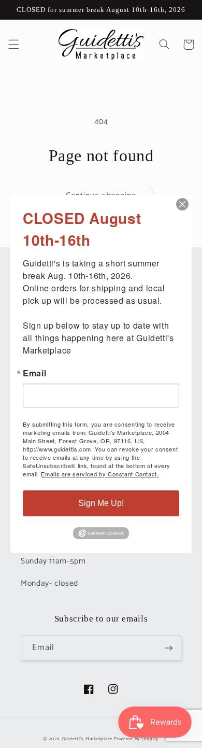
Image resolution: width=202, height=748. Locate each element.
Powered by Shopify (136, 739)
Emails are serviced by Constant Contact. (99, 474)
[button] (13, 45)
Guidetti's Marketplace (87, 739)
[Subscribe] (169, 648)
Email (34, 373)
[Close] (182, 204)
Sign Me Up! (101, 503)
